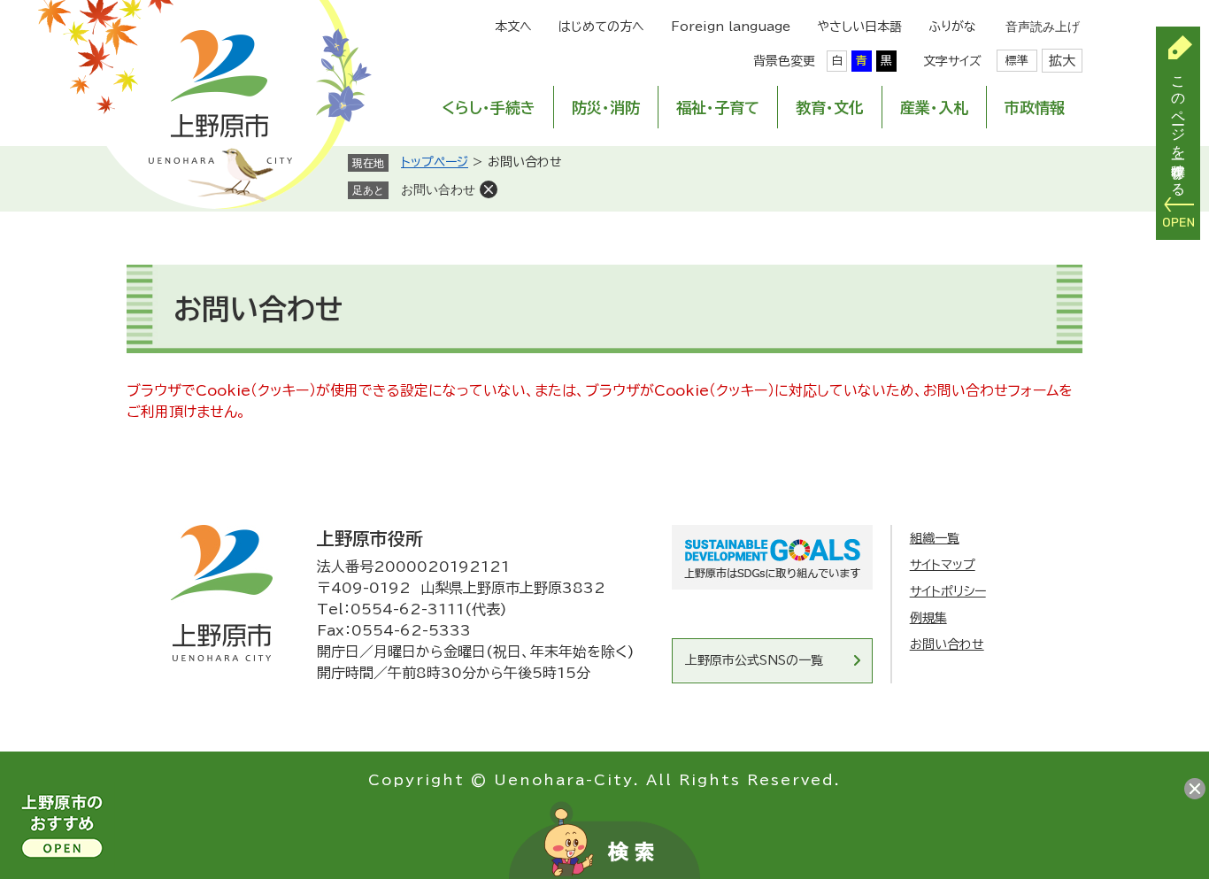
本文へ (513, 26)
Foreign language (730, 26)
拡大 (1062, 60)
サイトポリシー (948, 591)
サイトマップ (942, 565)
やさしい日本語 (859, 26)
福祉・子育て (717, 107)
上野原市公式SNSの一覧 (754, 660)
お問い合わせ (438, 189)
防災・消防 (606, 107)
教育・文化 (830, 107)
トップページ (434, 162)
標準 (1016, 60)
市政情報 (1035, 107)
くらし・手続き (488, 107)
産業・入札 (934, 107)
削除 (488, 189)
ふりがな (952, 26)
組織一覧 (934, 538)
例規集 (928, 618)
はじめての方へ (601, 26)
